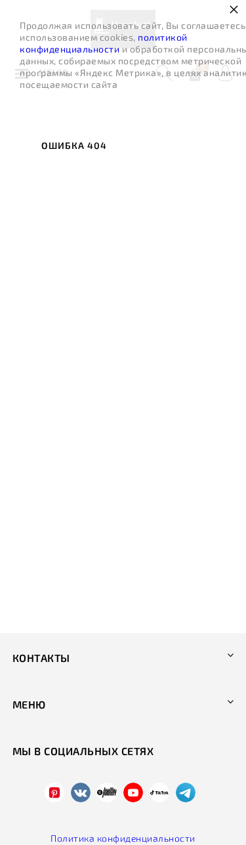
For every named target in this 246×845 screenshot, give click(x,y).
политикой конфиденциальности (104, 42)
